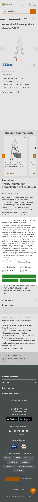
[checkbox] (4, 267)
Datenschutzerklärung (21, 220)
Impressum (32, 220)
